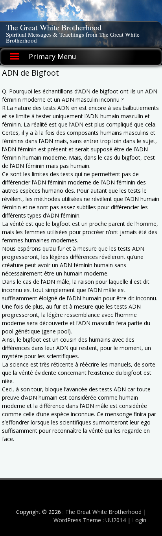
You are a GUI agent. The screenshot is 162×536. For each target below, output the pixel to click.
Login (139, 520)
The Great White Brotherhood (53, 27)
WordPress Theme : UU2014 (89, 520)
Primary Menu (52, 56)
